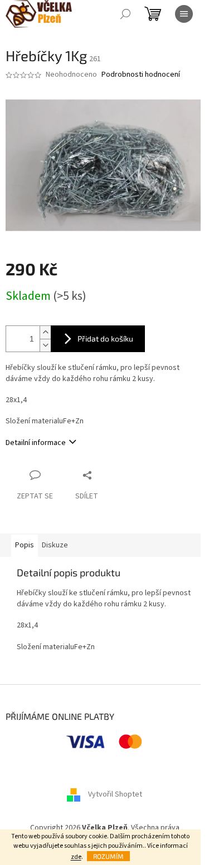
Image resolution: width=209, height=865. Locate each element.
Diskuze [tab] (55, 545)
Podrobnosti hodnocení (140, 75)
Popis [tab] (24, 545)
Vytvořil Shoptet (115, 794)
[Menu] (184, 14)
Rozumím (108, 856)
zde (76, 857)
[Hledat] (125, 14)
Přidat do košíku (105, 338)
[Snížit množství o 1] (45, 345)
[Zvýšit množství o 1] (45, 332)
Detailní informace (36, 442)
